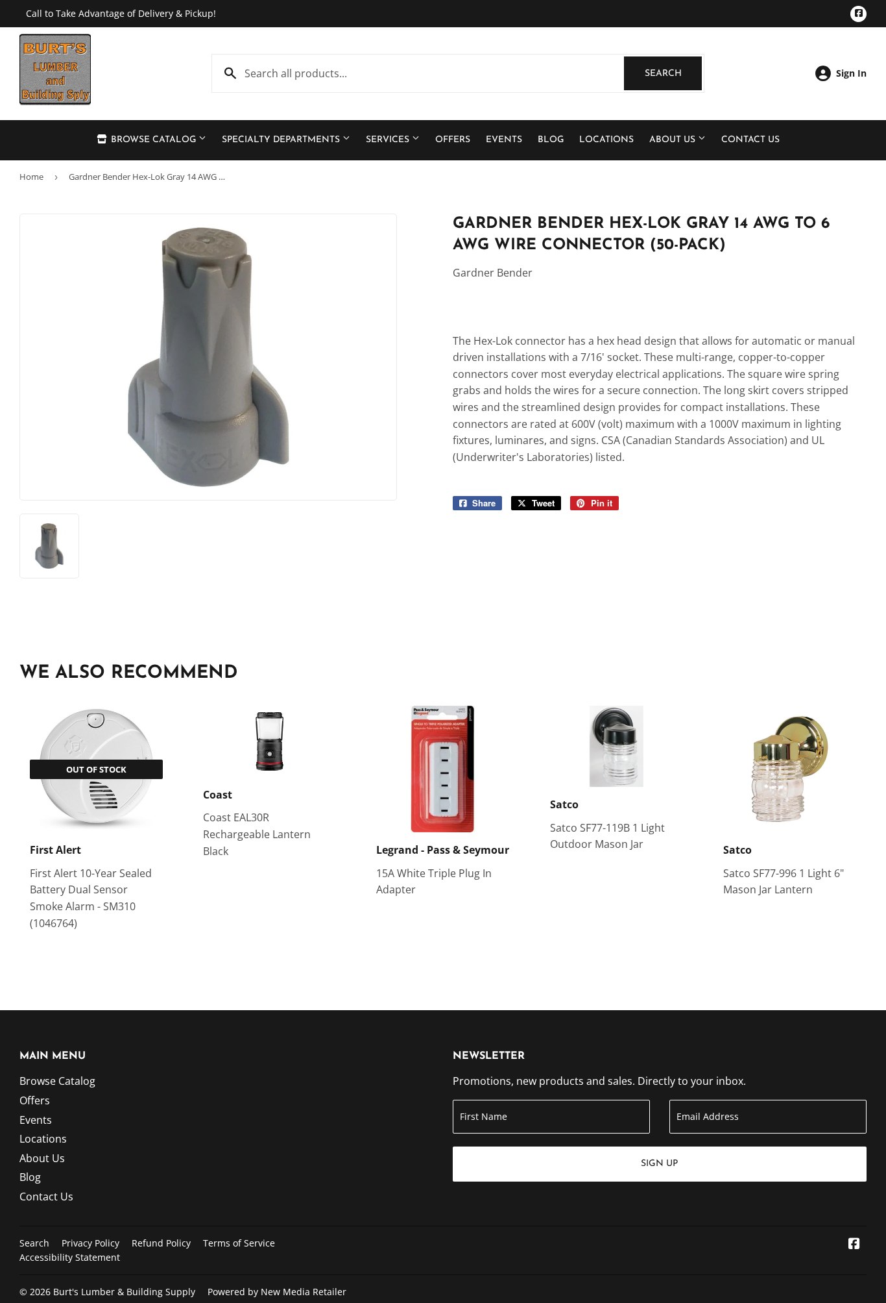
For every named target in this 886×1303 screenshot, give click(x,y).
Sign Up (659, 1164)
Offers (452, 140)
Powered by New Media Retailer (277, 1291)
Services (389, 140)
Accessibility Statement (69, 1257)
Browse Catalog (153, 140)
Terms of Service (239, 1243)
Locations (606, 140)
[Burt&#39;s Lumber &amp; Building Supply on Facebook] (854, 1244)
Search (673, 74)
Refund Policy (161, 1243)
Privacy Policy (90, 1243)
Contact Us (750, 140)
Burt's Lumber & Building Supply (124, 1291)
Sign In (851, 73)
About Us (673, 140)
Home (31, 176)
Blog (551, 140)
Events (504, 140)
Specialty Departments (282, 140)
